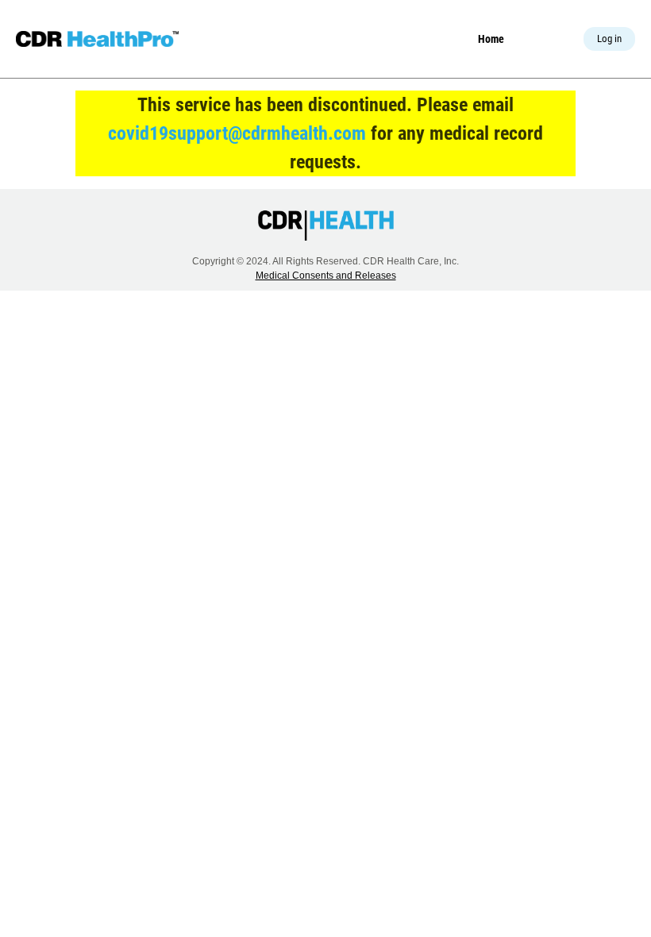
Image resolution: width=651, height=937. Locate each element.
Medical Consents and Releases (326, 275)
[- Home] (97, 39)
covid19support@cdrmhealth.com (237, 133)
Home (491, 39)
